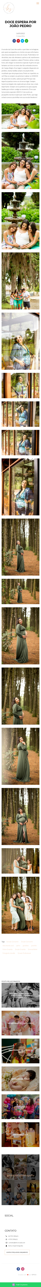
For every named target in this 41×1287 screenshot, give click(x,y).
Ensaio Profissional (24, 953)
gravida (33, 945)
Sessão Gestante (12, 942)
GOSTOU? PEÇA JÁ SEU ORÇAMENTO (17, 1252)
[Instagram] (22, 1269)
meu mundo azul (8, 945)
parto (18, 945)
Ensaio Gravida (20, 949)
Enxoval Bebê (32, 949)
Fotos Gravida (7, 949)
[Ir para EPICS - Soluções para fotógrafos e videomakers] (27, 1274)
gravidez (26, 945)
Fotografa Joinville (9, 953)
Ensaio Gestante (27, 942)
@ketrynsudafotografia (20, 1175)
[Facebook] (18, 1269)
